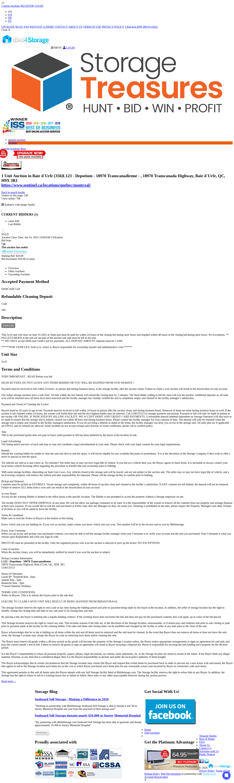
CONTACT (61, 26)
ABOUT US (75, 26)
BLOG (19, 26)
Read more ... (8, 681)
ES (9, 21)
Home (147, 729)
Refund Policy (152, 773)
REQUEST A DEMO (42, 26)
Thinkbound (209, 773)
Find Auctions (152, 732)
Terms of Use (223, 770)
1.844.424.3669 (133, 26)
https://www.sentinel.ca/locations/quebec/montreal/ (46, 185)
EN (10, 14)
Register (12, 142)
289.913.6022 (150, 26)
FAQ (26, 26)
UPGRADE (8, 26)
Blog (23, 148)
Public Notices (207, 754)
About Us (204, 745)
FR (10, 17)
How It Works (207, 738)
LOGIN (39, 5)
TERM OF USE (92, 26)
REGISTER (27, 5)
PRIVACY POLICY (113, 26)
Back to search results (13, 192)
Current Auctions (10, 5)
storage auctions (17, 139)
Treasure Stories (208, 735)
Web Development (171, 773)
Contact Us (205, 748)
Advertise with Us (209, 751)
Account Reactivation (156, 776)
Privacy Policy (207, 770)
